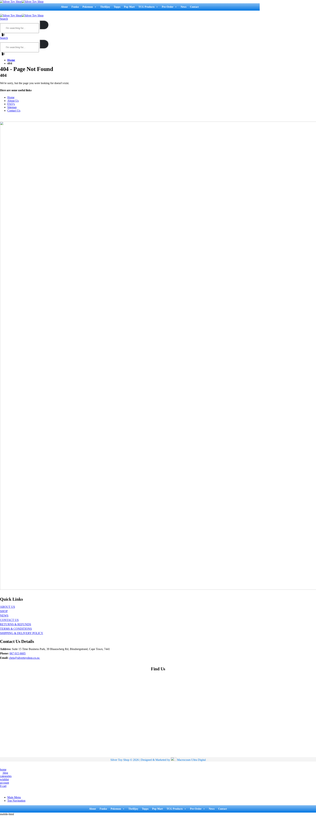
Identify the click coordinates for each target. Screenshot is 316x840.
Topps (117, 6)
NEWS (4, 615)
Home (10, 97)
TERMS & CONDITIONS (16, 628)
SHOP (4, 611)
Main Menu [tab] (14, 797)
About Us (13, 100)
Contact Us (13, 110)
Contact (194, 6)
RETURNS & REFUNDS (15, 624)
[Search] (44, 24)
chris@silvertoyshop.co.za (24, 657)
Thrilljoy (105, 6)
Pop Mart (129, 6)
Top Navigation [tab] (16, 800)
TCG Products (146, 6)
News (183, 6)
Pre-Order (167, 6)
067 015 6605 (18, 653)
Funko (75, 6)
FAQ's (11, 104)
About (64, 6)
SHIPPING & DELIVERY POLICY (21, 633)
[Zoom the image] (157, 356)
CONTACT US (9, 619)
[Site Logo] (22, 1)
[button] (1, 12)
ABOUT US (7, 606)
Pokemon (87, 6)
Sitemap (12, 107)
